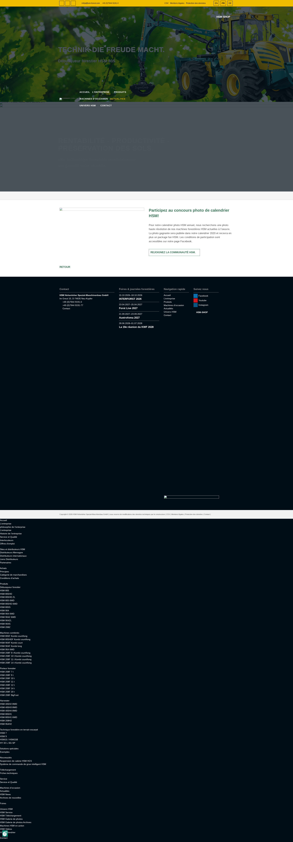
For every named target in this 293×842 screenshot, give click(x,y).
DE (230, 3)
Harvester (4, 700)
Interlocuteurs (6, 540)
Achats (3, 568)
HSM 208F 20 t (7, 692)
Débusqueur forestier (10, 587)
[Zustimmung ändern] (5, 833)
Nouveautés (6, 757)
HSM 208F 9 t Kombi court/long (15, 653)
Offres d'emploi (7, 543)
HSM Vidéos (6, 829)
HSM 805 (4, 590)
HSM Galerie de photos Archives (15, 822)
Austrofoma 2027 (129, 317)
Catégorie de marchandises (13, 575)
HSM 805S (5, 607)
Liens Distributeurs (9, 559)
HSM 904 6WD (7, 613)
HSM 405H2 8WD (8, 704)
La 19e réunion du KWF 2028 (136, 327)
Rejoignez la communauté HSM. (173, 252)
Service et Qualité (8, 537)
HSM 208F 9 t (6, 675)
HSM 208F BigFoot (9, 695)
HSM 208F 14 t (7, 688)
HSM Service (6, 812)
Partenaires (5, 562)
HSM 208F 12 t (7, 685)
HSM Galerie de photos (11, 819)
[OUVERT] (210, 3)
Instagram (73, 3)
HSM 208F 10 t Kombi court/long (16, 656)
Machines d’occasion (94, 99)
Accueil (85, 92)
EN (216, 3)
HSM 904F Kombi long (11, 646)
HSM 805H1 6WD (8, 717)
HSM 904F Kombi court (11, 643)
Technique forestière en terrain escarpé (19, 729)
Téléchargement (8, 770)
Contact (106, 105)
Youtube (67, 3)
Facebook (61, 3)
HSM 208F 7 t (6, 672)
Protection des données (196, 3)
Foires (3, 803)
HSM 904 (4, 610)
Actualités (117, 99)
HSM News (5, 794)
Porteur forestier (8, 668)
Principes (4, 571)
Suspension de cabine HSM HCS (16, 761)
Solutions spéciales (9, 748)
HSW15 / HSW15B (9, 739)
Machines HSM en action (12, 825)
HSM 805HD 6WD (8, 604)
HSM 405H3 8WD (8, 707)
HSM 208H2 (6, 720)
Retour (65, 267)
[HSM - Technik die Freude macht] (69, 99)
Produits (120, 92)
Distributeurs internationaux (13, 556)
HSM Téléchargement (10, 815)
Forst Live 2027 (128, 308)
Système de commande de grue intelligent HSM (23, 764)
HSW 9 (3, 736)
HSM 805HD (6, 594)
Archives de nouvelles (10, 797)
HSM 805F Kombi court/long (13, 636)
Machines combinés (9, 633)
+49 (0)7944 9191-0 (110, 3)
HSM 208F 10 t (7, 678)
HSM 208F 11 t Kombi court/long (15, 659)
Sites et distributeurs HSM (12, 549)
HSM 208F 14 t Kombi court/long (16, 663)
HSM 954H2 (6, 724)
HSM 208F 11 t (7, 681)
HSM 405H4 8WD (8, 710)
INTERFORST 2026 (130, 298)
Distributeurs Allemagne (11, 552)
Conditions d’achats (9, 578)
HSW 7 (3, 733)
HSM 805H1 (6, 714)
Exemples (4, 752)
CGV (166, 3)
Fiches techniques (9, 773)
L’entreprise (100, 92)
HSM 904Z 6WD (8, 617)
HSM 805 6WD (7, 600)
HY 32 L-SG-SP (7, 743)
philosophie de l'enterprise (12, 527)
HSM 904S (5, 624)
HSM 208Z (5, 627)
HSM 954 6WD (7, 649)
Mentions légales (177, 3)
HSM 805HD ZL (7, 597)
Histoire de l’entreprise (11, 533)
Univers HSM (88, 105)
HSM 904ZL (6, 620)
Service (3, 779)
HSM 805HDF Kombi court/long (15, 639)
